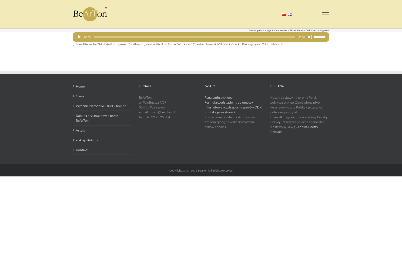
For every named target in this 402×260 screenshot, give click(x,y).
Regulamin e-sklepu (218, 97)
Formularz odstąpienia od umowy (228, 102)
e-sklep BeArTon (88, 140)
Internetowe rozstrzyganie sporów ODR (233, 107)
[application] (201, 37)
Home (80, 86)
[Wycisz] (310, 37)
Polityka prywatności (219, 112)
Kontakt (81, 150)
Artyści (81, 130)
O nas (80, 96)
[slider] (320, 36)
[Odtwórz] (79, 37)
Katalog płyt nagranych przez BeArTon (97, 118)
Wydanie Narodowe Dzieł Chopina (101, 106)
